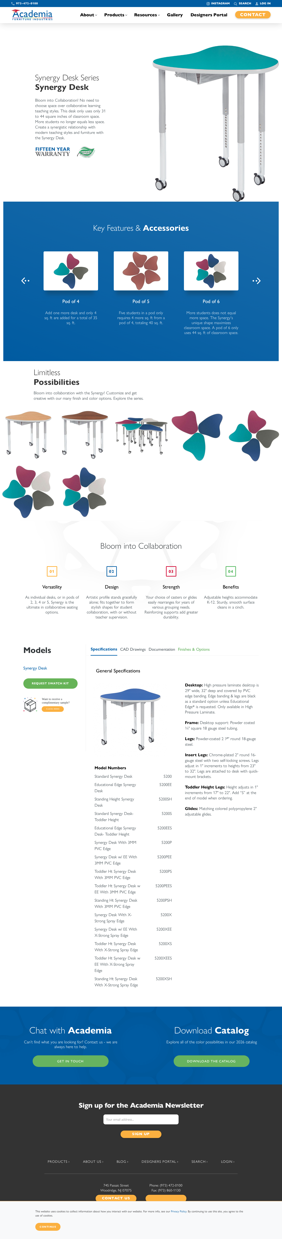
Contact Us (116, 1198)
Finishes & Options (194, 649)
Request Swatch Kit (50, 683)
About (87, 15)
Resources (145, 15)
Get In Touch (70, 1061)
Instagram (220, 3)
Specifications (104, 649)
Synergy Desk (35, 668)
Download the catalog (211, 1061)
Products (114, 15)
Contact (253, 14)
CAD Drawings (133, 649)
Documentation (162, 649)
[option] (71, 288)
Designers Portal (209, 15)
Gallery (175, 15)
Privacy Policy (178, 1211)
